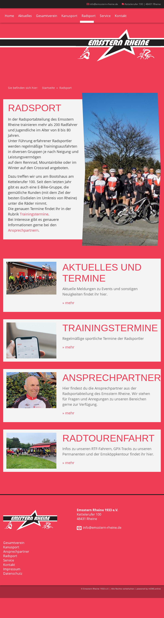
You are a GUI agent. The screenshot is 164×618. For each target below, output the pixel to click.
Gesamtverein (46, 16)
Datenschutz (12, 573)
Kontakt (121, 16)
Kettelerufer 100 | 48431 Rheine (142, 4)
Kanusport (69, 16)
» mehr (68, 302)
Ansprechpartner (111, 377)
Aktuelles (25, 16)
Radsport (89, 16)
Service (105, 16)
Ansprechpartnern (23, 230)
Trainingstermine (34, 214)
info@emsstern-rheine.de (103, 4)
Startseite (48, 88)
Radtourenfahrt (108, 438)
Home (9, 16)
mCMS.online (154, 588)
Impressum (11, 569)
